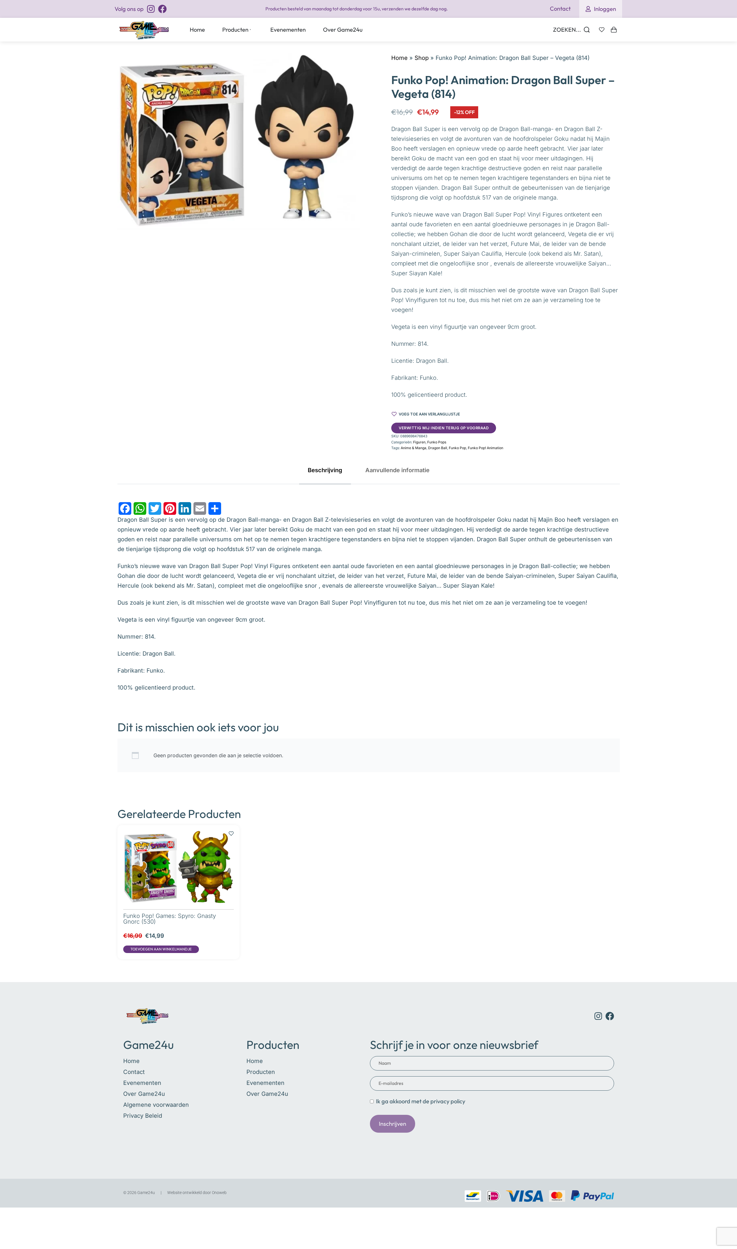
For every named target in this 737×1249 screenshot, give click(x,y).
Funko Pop (457, 448)
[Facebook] (124, 508)
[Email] (199, 508)
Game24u (148, 1044)
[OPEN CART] (614, 29)
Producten (272, 1044)
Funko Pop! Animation (485, 448)
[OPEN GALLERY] (238, 141)
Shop (422, 57)
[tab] (325, 470)
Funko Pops (436, 442)
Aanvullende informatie (397, 470)
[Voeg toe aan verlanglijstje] (231, 830)
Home (399, 57)
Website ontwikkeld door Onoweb (197, 1192)
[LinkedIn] (184, 508)
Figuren (419, 442)
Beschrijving (325, 470)
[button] (161, 949)
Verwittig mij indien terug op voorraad (444, 428)
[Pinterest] (169, 508)
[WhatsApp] (139, 508)
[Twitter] (154, 508)
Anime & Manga (413, 448)
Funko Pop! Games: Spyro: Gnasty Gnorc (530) (169, 918)
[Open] (602, 29)
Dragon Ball (437, 448)
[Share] (214, 508)
